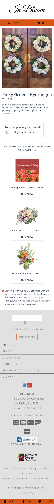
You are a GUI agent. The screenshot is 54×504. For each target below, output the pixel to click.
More (6, 113)
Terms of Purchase (35, 488)
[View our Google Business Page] (24, 386)
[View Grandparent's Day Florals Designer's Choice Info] (27, 170)
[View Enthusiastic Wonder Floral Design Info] (27, 256)
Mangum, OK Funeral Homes (19, 468)
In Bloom (27, 9)
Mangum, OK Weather (13, 478)
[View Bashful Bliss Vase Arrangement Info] (27, 213)
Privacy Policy (14, 488)
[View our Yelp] (29, 386)
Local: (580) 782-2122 (27, 408)
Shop (15, 22)
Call (10, 501)
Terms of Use (27, 493)
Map (28, 501)
